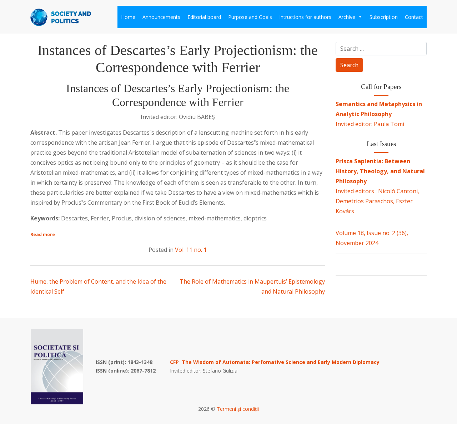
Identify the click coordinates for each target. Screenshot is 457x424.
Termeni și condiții (238, 408)
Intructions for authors (305, 17)
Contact (414, 17)
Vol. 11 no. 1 (191, 250)
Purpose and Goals (250, 17)
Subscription (384, 17)
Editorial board (204, 17)
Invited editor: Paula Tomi (379, 114)
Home (128, 17)
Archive (346, 17)
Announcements (161, 17)
